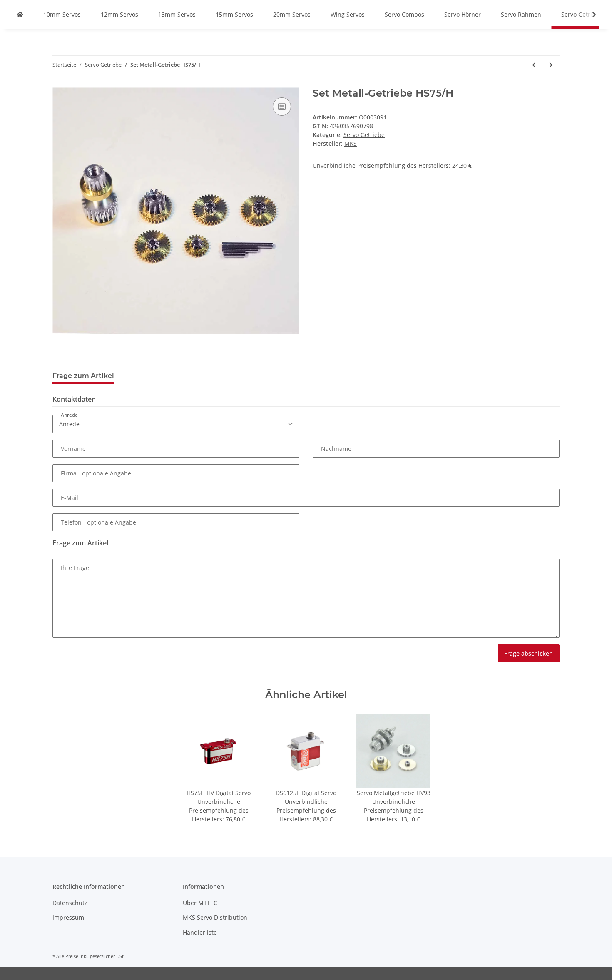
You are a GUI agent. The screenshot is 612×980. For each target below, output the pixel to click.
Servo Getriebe (364, 135)
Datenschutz (69, 903)
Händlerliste (200, 932)
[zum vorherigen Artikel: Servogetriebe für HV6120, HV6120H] (533, 65)
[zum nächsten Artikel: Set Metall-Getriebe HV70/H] (551, 65)
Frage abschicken (528, 653)
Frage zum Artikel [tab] (83, 376)
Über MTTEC (200, 903)
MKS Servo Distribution (215, 917)
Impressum (68, 917)
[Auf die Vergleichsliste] (282, 106)
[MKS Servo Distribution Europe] (20, 14)
